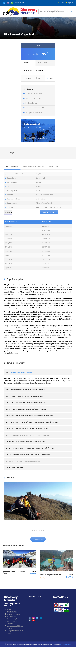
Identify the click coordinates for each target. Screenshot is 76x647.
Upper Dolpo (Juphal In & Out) (51, 575)
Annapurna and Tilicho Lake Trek (14, 572)
